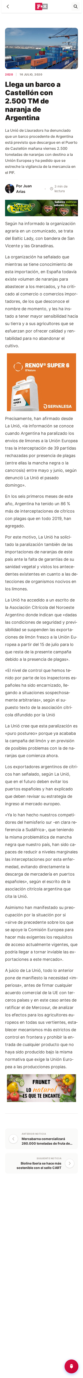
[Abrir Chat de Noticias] (71, 1366)
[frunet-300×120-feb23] (41, 1087)
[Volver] (7, 6)
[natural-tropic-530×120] (41, 207)
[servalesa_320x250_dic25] (41, 381)
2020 (9, 74)
